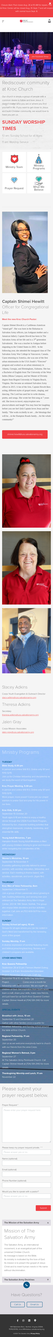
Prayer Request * (10, 1105)
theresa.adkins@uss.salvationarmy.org (20, 714)
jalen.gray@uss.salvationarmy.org (18, 732)
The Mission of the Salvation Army (21, 1222)
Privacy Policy (35, 1333)
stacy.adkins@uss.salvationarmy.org (19, 697)
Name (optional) (9, 1158)
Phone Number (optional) (14, 1180)
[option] (26, 54)
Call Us (17, 1304)
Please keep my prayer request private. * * (22, 1147)
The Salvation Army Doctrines (19, 1279)
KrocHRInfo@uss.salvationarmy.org (31, 1329)
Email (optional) (9, 1169)
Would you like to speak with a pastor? (20, 1191)
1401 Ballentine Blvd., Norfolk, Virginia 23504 (26, 1327)
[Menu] (3, 21)
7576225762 (13, 1329)
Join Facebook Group (40, 56)
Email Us (35, 1304)
